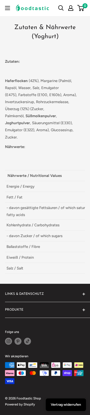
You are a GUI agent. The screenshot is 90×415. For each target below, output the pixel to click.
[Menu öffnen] (7, 8)
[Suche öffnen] (61, 8)
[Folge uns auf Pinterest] (18, 341)
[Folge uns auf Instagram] (8, 341)
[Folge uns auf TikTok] (27, 341)
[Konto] (70, 8)
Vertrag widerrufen (66, 404)
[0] (81, 8)
